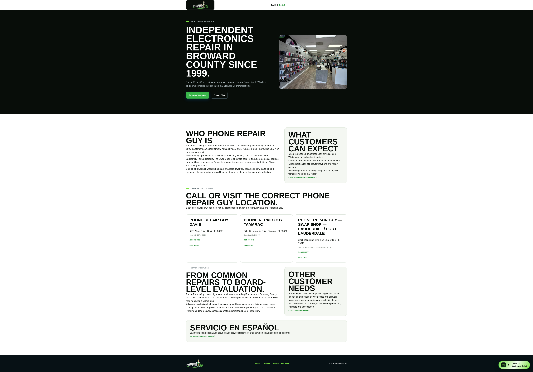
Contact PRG (219, 95)
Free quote (285, 363)
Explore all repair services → (299, 310)
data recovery (261, 304)
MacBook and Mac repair (254, 297)
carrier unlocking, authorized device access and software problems (313, 296)
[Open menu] (344, 5)
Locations (266, 363)
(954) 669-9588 (194, 240)
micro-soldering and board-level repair (235, 304)
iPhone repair (252, 294)
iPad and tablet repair (203, 297)
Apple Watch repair (205, 301)
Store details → (195, 245)
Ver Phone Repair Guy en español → (204, 336)
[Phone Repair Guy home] (200, 5)
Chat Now (508, 365)
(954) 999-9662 (249, 240)
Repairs (257, 363)
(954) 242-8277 (303, 252)
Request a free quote (197, 95)
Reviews (276, 363)
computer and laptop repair (228, 297)
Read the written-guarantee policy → (302, 177)
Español (282, 5)
